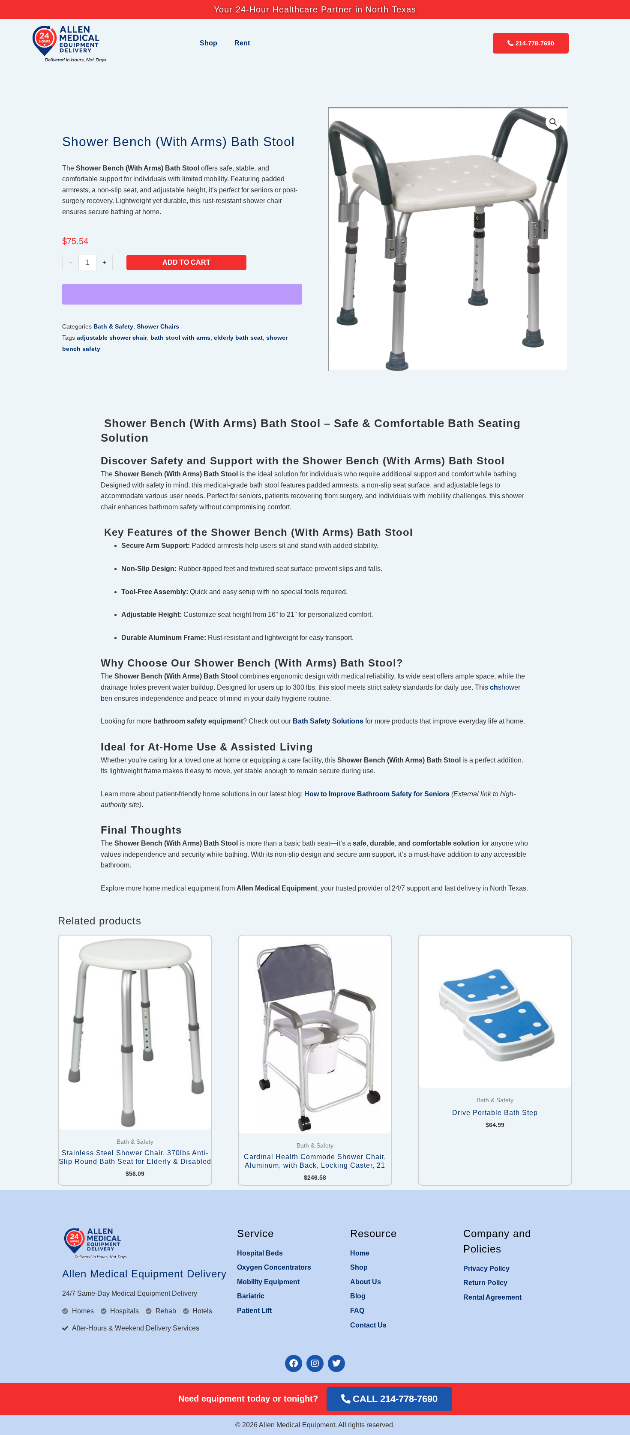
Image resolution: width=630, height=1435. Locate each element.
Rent (242, 43)
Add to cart (186, 262)
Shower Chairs (158, 326)
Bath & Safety (113, 326)
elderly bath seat (238, 337)
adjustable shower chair (112, 337)
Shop (208, 43)
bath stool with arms (180, 337)
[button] (553, 122)
